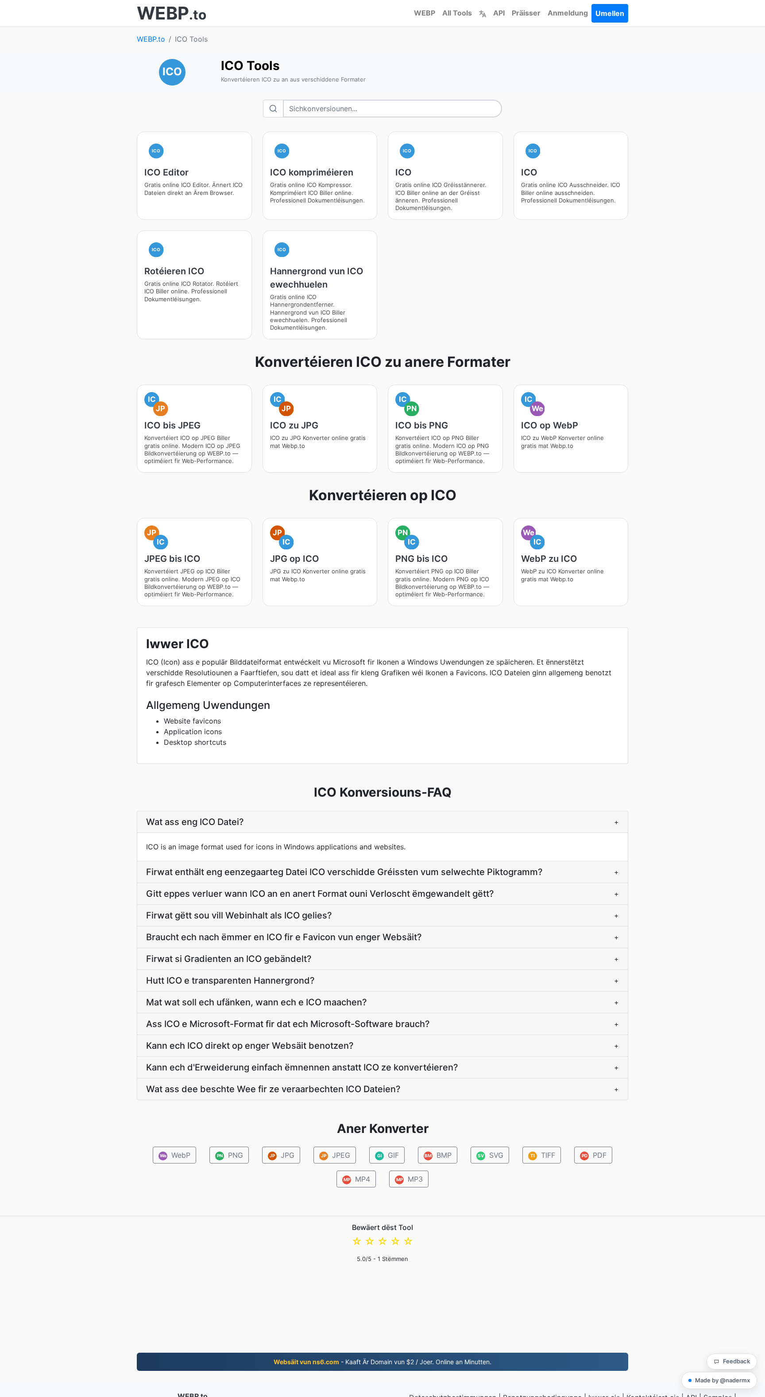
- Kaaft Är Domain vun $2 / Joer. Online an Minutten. (382, 1362)
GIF (388, 1155)
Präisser (526, 12)
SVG (490, 1155)
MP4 (357, 1179)
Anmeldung (568, 12)
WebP (175, 1155)
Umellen (609, 13)
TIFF (542, 1155)
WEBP (424, 12)
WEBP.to (151, 39)
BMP (438, 1155)
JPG (282, 1155)
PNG (230, 1155)
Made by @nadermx (722, 1380)
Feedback (736, 1361)
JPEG (335, 1155)
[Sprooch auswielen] (482, 13)
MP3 (409, 1179)
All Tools (457, 12)
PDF (594, 1155)
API (499, 12)
